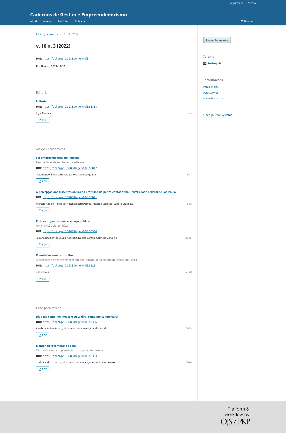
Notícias (63, 21)
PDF (44, 120)
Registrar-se (236, 3)
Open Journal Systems (217, 115)
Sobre (79, 21)
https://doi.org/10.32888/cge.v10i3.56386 (70, 322)
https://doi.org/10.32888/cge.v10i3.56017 (70, 168)
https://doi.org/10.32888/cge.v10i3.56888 (70, 106)
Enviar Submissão (217, 40)
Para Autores (210, 92)
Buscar (248, 21)
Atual (33, 21)
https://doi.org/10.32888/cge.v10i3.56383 (70, 356)
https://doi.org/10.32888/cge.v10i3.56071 (70, 197)
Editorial (41, 101)
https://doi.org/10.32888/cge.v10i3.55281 (70, 265)
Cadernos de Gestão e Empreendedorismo (78, 14)
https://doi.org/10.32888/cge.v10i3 (65, 58)
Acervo (47, 21)
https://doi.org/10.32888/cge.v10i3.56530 (70, 231)
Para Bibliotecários (214, 98)
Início (39, 34)
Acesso (252, 3)
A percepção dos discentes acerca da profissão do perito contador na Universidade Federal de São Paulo (106, 192)
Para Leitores (210, 87)
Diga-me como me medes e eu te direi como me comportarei (77, 316)
